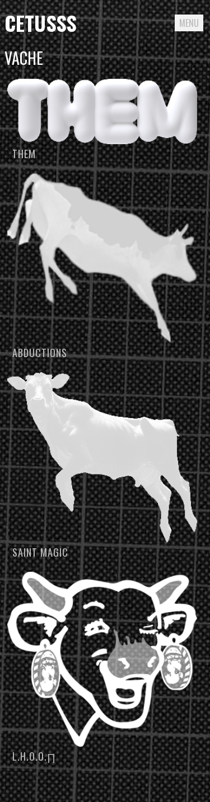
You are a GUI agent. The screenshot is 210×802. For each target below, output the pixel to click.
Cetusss (40, 22)
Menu (189, 23)
